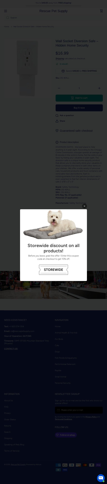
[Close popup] (84, 206)
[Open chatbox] (101, 478)
